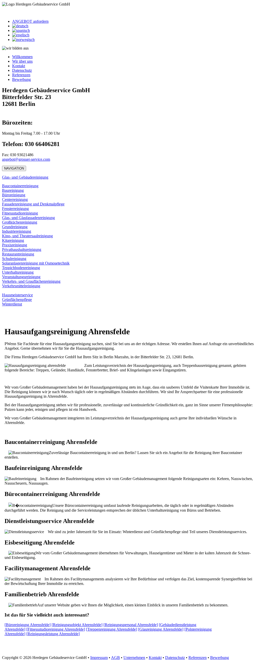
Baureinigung (13, 190)
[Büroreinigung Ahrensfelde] (28, 625)
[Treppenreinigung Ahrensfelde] (111, 629)
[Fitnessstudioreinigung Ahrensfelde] (55, 629)
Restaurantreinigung (18, 254)
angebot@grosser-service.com (26, 159)
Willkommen (22, 57)
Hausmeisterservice (17, 295)
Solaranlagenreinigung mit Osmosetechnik (36, 263)
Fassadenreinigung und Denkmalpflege (33, 204)
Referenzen (21, 75)
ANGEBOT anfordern (30, 21)
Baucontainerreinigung (20, 186)
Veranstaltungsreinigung (21, 277)
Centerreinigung (15, 199)
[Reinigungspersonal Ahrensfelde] (130, 625)
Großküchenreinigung (19, 222)
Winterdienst (12, 304)
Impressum (99, 657)
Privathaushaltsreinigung (21, 249)
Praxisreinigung (14, 245)
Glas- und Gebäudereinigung (25, 177)
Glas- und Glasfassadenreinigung (28, 218)
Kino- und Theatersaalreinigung (27, 236)
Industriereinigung (16, 231)
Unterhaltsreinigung (18, 272)
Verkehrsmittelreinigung (21, 286)
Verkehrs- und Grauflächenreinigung (31, 281)
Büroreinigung (13, 195)
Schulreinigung (14, 258)
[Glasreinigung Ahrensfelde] (160, 629)
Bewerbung (21, 79)
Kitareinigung (13, 240)
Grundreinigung (15, 227)
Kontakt (18, 66)
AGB (115, 657)
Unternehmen (134, 657)
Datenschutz (22, 70)
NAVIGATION (14, 168)
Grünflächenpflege (17, 299)
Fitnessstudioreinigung (20, 213)
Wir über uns (22, 61)
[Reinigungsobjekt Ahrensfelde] (77, 625)
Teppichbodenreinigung (21, 268)
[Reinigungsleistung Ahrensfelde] (53, 634)
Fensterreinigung (15, 208)
